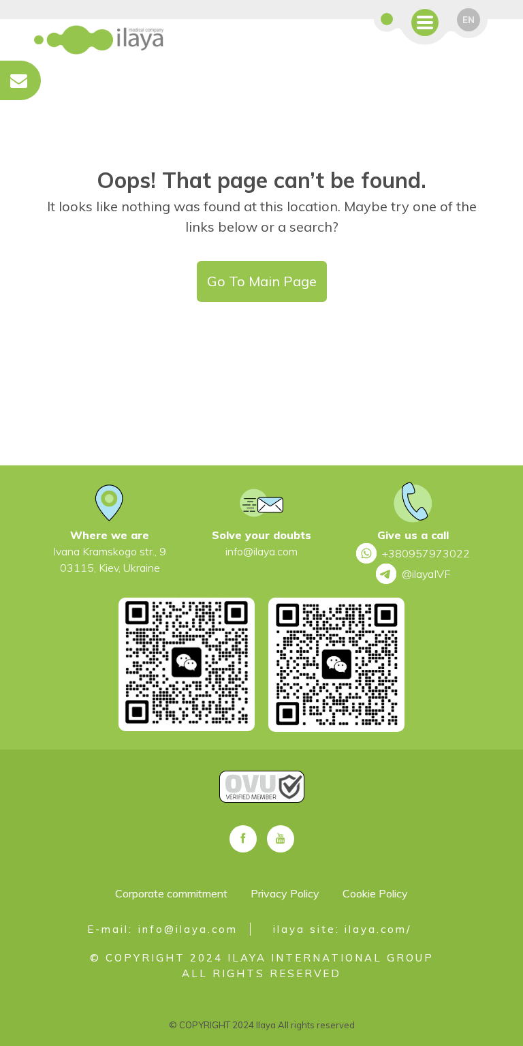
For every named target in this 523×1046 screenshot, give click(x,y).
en (468, 19)
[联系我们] (387, 21)
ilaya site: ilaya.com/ (342, 929)
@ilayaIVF (426, 574)
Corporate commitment (171, 893)
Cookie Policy (375, 893)
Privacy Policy (285, 893)
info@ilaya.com (261, 551)
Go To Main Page (262, 281)
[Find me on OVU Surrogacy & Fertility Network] (261, 800)
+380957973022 (426, 553)
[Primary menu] (425, 22)
